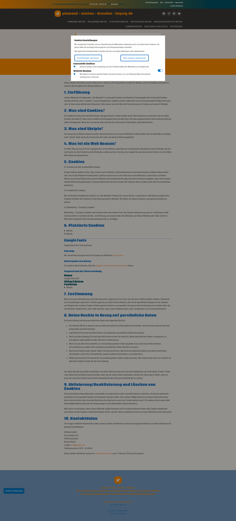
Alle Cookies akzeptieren (134, 58)
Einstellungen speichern (88, 58)
